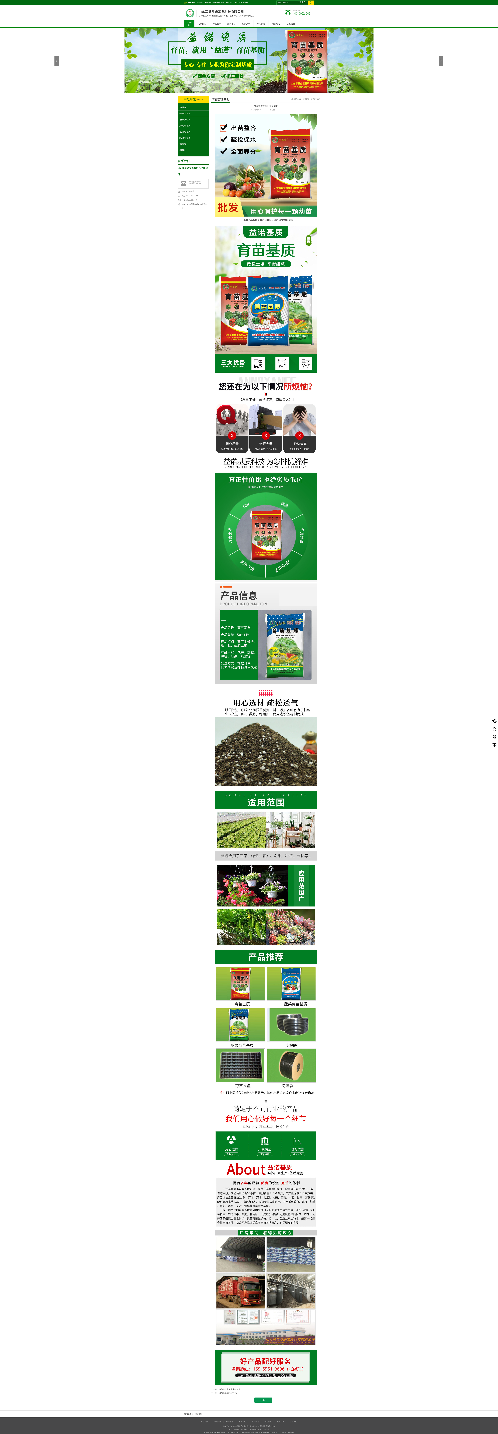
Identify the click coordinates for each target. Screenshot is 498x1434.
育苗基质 (183, 107)
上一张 (56, 61)
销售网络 (276, 24)
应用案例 (246, 24)
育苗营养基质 (184, 120)
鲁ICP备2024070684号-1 (271, 1432)
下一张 (441, 61)
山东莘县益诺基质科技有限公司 (190, 13)
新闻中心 (231, 24)
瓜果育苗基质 (184, 126)
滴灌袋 (182, 150)
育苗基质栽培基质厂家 (228, 1393)
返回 (263, 1400)
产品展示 (217, 24)
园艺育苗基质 (184, 138)
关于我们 (202, 24)
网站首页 (204, 1422)
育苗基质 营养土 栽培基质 (229, 1389)
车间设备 (261, 24)
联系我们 (290, 24)
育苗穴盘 (183, 144)
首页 (189, 24)
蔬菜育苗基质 (184, 114)
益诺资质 (198, 1414)
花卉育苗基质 (184, 132)
